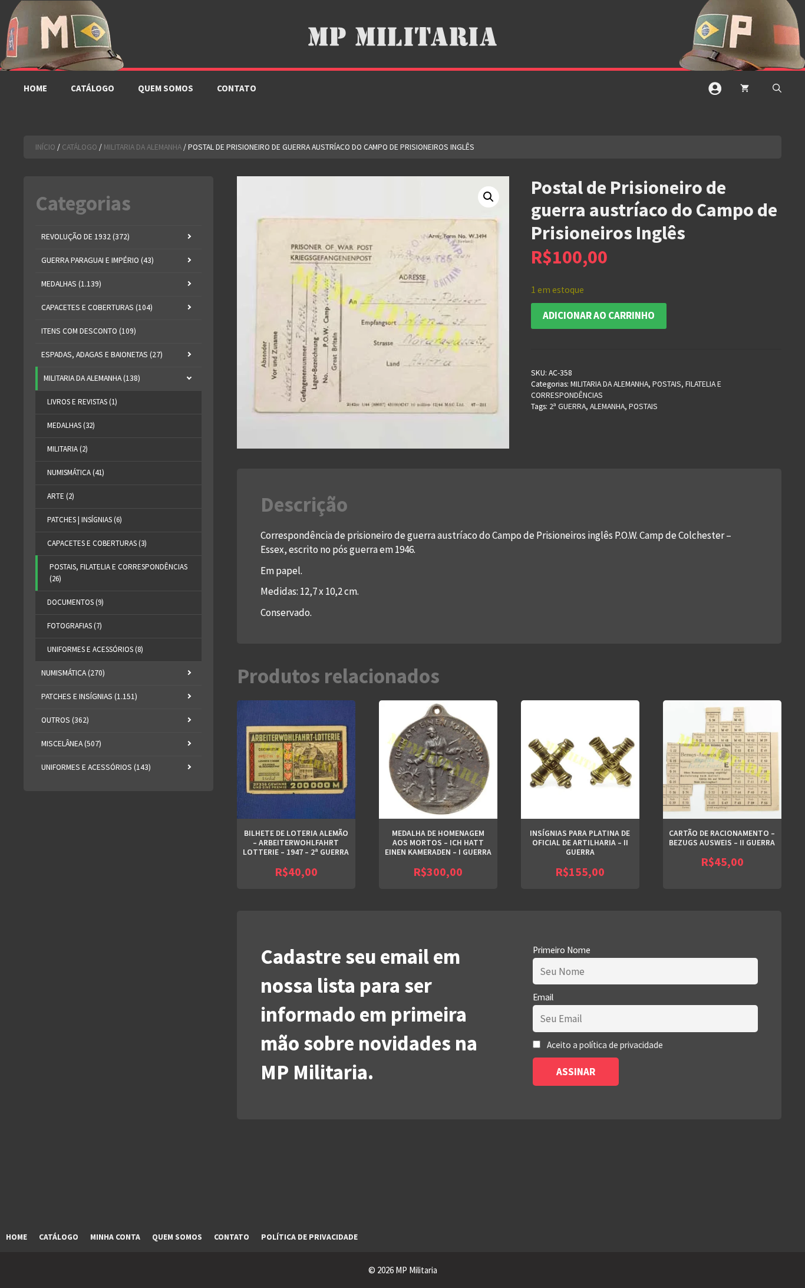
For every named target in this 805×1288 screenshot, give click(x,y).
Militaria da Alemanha (143, 147)
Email (543, 997)
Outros (65, 720)
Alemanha (607, 406)
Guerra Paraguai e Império (97, 260)
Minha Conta (115, 1237)
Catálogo (92, 88)
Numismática (75, 472)
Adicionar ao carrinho (599, 315)
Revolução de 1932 (85, 237)
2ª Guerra (567, 406)
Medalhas (71, 284)
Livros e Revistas (82, 402)
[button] (777, 88)
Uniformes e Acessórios (95, 649)
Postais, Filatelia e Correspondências (118, 573)
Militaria (67, 449)
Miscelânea (71, 744)
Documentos (75, 602)
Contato (236, 88)
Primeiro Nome (561, 950)
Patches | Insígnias (84, 520)
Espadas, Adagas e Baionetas (102, 355)
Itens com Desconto (88, 331)
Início (45, 147)
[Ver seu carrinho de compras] (744, 88)
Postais (643, 406)
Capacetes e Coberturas (97, 307)
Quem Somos (165, 88)
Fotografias (74, 626)
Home (35, 88)
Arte (60, 496)
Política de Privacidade (309, 1237)
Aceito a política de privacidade (605, 1044)
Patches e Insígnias (89, 696)
